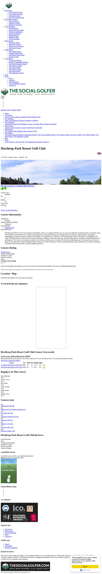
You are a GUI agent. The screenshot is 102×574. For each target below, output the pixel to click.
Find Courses (9, 531)
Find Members (13, 28)
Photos (42, 124)
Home (7, 113)
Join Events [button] (8, 10)
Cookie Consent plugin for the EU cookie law (85, 570)
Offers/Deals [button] (9, 50)
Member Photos (14, 35)
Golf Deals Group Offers (17, 55)
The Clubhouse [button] (9, 122)
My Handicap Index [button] (11, 19)
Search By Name (14, 42)
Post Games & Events (16, 14)
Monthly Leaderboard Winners (18, 62)
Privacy (7, 544)
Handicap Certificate (15, 25)
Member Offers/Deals (15, 53)
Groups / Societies (33, 124)
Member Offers (22, 131)
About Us (12, 80)
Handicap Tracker (14, 23)
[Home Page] (28, 95)
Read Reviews (5, 252)
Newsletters (53, 124)
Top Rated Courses (15, 48)
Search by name (10, 128)
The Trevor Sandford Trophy (18, 64)
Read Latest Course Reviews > (18, 186)
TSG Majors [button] (9, 59)
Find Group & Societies (16, 30)
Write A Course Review (16, 46)
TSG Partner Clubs (15, 51)
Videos (46, 124)
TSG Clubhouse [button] (10, 26)
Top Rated (38, 128)
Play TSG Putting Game (16, 17)
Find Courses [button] (9, 41)
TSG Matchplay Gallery (16, 73)
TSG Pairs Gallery (14, 71)
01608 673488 (9, 228)
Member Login (5, 110)
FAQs (11, 78)
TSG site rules (19, 142)
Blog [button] (6, 75)
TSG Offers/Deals (10, 533)
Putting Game (36, 117)
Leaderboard (9, 124)
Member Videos (14, 37)
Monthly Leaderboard (16, 32)
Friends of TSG (14, 57)
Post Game (15, 117)
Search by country (21, 128)
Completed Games (14, 16)
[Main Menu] (3, 97)
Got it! (85, 566)
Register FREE (16, 110)
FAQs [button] (7, 76)
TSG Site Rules (14, 82)
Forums (15, 124)
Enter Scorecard (14, 21)
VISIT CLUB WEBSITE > (9, 210)
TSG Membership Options (17, 84)
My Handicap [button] (9, 119)
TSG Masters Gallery (15, 66)
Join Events (8, 117)
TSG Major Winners (15, 60)
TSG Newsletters (14, 39)
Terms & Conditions (11, 548)
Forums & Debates (15, 34)
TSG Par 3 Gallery (15, 67)
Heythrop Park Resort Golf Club (11, 365)
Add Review (31, 128)
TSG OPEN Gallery (15, 69)
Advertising (8, 546)
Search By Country (15, 44)
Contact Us (12, 85)
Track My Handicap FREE (10, 361)
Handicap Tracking (19, 120)
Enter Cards (8, 120)
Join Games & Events (15, 12)
